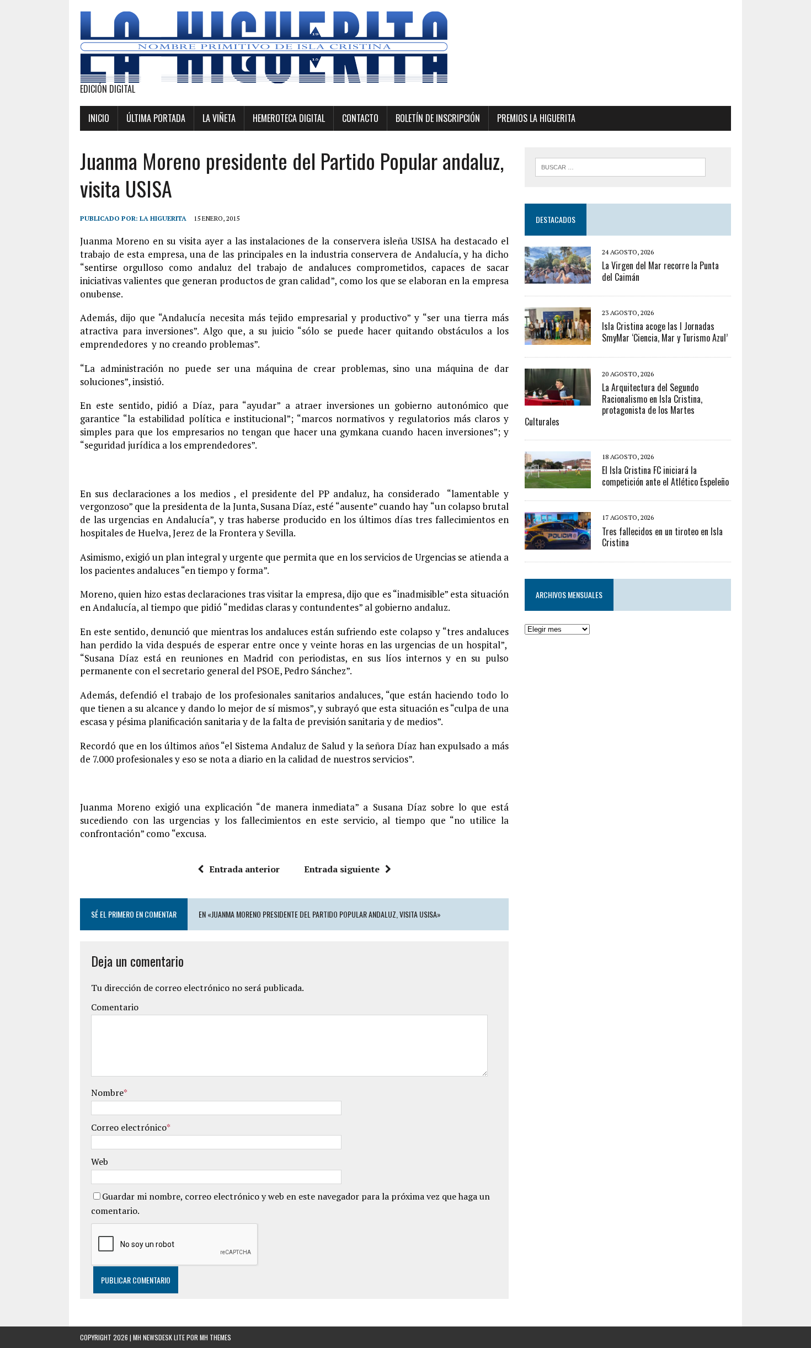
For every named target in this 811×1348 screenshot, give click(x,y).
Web (99, 1161)
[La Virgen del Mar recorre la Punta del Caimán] (558, 276)
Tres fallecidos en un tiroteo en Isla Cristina (662, 537)
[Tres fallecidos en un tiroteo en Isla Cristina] (558, 542)
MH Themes (215, 1337)
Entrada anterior (244, 869)
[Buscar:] (620, 166)
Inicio (98, 118)
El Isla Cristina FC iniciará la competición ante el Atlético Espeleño (665, 475)
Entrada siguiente (342, 869)
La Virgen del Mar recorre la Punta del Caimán (660, 271)
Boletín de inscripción (438, 118)
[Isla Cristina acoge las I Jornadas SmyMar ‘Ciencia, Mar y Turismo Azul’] (558, 337)
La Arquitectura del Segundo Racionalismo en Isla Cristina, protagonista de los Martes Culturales (613, 404)
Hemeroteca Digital (289, 118)
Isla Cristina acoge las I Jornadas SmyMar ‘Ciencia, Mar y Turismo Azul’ (665, 331)
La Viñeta (219, 118)
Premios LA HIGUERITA (536, 118)
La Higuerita (163, 218)
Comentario (114, 1007)
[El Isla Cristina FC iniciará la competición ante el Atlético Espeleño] (558, 481)
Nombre (107, 1092)
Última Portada (155, 118)
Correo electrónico (129, 1127)
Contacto (360, 118)
